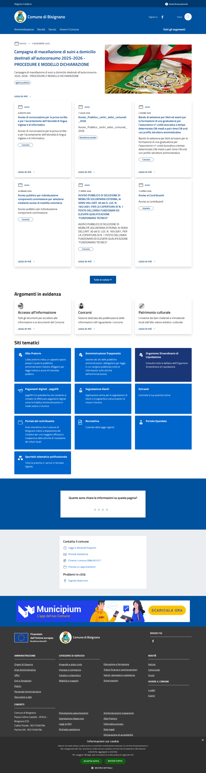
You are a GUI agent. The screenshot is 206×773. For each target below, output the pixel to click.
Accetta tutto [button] (91, 761)
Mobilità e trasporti (69, 680)
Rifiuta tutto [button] (115, 761)
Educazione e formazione (116, 664)
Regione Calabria (23, 4)
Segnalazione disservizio (71, 718)
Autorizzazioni (111, 680)
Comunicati (154, 670)
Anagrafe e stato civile (70, 664)
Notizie (151, 664)
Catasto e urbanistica (70, 675)
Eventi (151, 695)
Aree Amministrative (25, 670)
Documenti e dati (23, 697)
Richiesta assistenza (69, 729)
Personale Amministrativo (27, 691)
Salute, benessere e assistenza (119, 675)
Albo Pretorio (110, 718)
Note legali (109, 729)
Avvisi (23, 43)
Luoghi (151, 690)
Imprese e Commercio (70, 670)
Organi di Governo (23, 664)
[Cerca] (188, 16)
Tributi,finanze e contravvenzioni (120, 669)
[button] (102, 767)
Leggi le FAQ (65, 724)
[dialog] (103, 755)
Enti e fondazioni (23, 680)
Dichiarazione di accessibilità (118, 735)
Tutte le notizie (101, 279)
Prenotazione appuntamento (73, 713)
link (131, 755)
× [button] (202, 740)
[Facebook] (161, 17)
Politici (17, 686)
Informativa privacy (114, 724)
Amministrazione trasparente (119, 713)
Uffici (17, 675)
